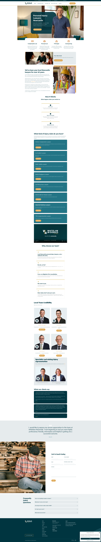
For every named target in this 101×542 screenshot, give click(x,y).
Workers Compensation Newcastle (70, 522)
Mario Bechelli (59, 351)
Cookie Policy (88, 540)
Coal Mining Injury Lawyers (41, 184)
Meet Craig (42, 355)
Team (43, 525)
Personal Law (47, 3)
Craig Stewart (42, 351)
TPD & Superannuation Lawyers (43, 216)
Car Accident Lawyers (40, 153)
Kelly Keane (59, 325)
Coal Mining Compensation (69, 525)
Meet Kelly (59, 330)
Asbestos (37, 194)
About (35, 3)
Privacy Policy (91, 540)
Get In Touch (72, 3)
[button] (99, 532)
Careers (43, 528)
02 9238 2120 (55, 0)
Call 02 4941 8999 (29, 535)
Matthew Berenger (42, 325)
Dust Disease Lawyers (46, 194)
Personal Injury (40, 3)
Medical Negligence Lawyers (42, 174)
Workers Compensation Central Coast (71, 524)
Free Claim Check (54, 3)
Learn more (38, 147)
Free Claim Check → (37, 29)
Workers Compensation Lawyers (43, 142)
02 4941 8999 (40, 0)
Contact (60, 3)
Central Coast (33, 81)
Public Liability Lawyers (41, 164)
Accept (90, 538)
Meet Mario (59, 355)
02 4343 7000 (49, 0)
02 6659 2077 (64, 0)
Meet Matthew (42, 329)
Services (43, 522)
